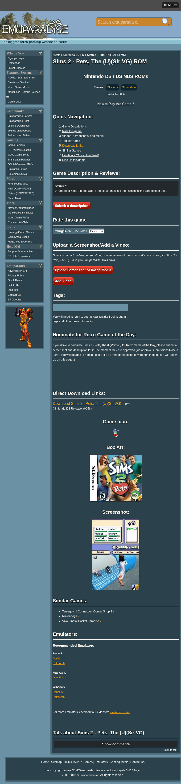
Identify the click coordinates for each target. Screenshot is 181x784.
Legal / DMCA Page (128, 770)
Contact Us (14, 294)
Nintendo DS (71, 54)
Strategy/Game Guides (21, 232)
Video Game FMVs (18, 217)
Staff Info (13, 289)
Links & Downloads (19, 125)
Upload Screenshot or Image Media (83, 269)
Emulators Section (18, 82)
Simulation (129, 87)
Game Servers (16, 145)
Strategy (112, 87)
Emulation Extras (17, 169)
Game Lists (14, 101)
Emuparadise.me (89, 775)
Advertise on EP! (17, 270)
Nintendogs (70, 616)
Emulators (101, 762)
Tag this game (71, 141)
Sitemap (56, 762)
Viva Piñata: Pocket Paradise (82, 621)
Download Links (72, 145)
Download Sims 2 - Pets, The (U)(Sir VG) (87, 404)
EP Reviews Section (19, 149)
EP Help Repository (19, 256)
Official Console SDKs (20, 164)
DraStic (57, 658)
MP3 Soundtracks (18, 183)
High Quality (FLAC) (19, 188)
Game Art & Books (18, 236)
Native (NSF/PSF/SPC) (21, 193)
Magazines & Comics (20, 241)
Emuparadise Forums (20, 116)
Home (45, 762)
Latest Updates (16, 67)
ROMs (56, 54)
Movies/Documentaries (21, 207)
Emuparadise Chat (18, 120)
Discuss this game (74, 160)
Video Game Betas (18, 154)
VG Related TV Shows (20, 212)
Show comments (116, 744)
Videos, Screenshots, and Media (83, 136)
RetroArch (59, 663)
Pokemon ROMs (17, 173)
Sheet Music (15, 198)
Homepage (14, 63)
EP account (96, 316)
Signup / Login (16, 58)
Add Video (63, 281)
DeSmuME (59, 691)
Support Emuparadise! (20, 251)
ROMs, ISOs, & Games (21, 77)
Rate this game (72, 131)
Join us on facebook (19, 130)
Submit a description (71, 205)
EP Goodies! (15, 299)
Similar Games (71, 150)
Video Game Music (18, 87)
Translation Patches (19, 159)
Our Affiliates (15, 280)
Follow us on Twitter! (19, 135)
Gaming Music (119, 762)
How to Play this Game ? (115, 104)
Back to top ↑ (171, 749)
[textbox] (134, 21)
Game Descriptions (74, 126)
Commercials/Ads (18, 222)
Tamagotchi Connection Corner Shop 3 (88, 611)
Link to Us (13, 285)
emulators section (120, 712)
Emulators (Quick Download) (80, 155)
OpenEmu (58, 677)
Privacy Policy (16, 275)
